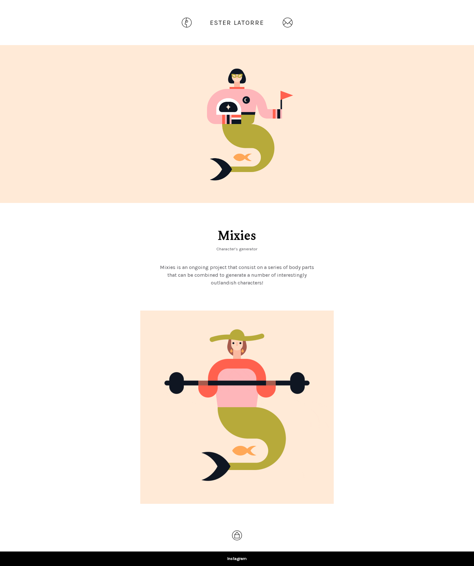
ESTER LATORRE (237, 22)
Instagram (237, 558)
